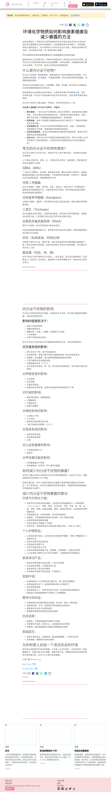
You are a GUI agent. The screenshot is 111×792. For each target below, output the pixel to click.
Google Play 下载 (30, 668)
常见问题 (60, 780)
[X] (74, 24)
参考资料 (25, 677)
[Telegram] (83, 25)
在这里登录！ (76, 15)
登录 (64, 4)
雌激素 (43, 78)
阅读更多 (8, 768)
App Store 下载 (29, 664)
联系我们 (60, 786)
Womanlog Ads (54, 4)
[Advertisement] (55, 287)
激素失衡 (78, 95)
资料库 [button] (36, 3)
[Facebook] (70, 25)
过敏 (29, 440)
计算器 (44, 4)
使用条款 (8, 783)
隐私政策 (8, 780)
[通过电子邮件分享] (66, 24)
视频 (59, 783)
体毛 (7, 750)
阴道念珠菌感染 (81, 750)
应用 (28, 4)
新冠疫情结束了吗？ (49, 750)
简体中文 (72, 6)
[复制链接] (87, 24)
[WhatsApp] (78, 25)
